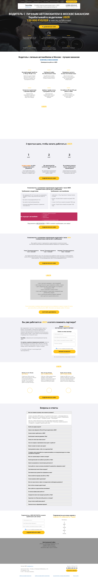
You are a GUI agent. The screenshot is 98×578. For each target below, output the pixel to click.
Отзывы (62, 1)
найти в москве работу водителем (42, 575)
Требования (29, 1)
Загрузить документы (49, 312)
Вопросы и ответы (54, 1)
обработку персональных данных (67, 348)
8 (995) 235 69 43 (71, 5)
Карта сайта (75, 575)
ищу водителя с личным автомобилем (61, 575)
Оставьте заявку (26, 165)
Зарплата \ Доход (37, 1)
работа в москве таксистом (25, 575)
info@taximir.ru (28, 6)
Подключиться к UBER (49, 26)
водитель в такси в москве (49, 59)
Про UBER (46, 1)
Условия (22, 1)
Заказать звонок (71, 1)
